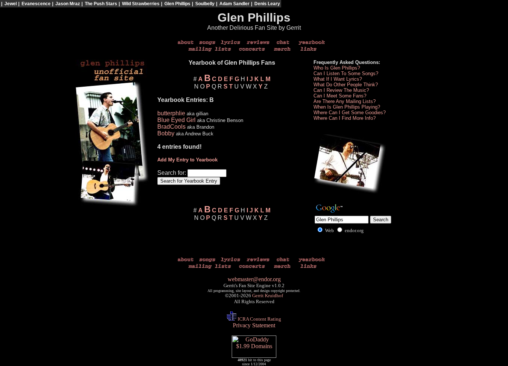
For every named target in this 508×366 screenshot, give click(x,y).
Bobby (165, 133)
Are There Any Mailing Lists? (345, 101)
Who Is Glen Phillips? (337, 68)
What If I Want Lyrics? (338, 79)
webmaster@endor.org (254, 279)
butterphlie (171, 113)
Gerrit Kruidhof (267, 295)
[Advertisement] (439, 21)
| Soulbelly (203, 3)
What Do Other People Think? (346, 84)
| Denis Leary (265, 3)
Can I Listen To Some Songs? (346, 73)
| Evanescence (34, 3)
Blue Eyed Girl (176, 120)
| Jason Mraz (66, 3)
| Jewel (9, 3)
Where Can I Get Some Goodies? (350, 112)
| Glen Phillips (175, 3)
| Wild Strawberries (139, 3)
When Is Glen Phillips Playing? (347, 107)
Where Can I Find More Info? (345, 118)
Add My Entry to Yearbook (187, 160)
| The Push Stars (99, 3)
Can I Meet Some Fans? (340, 96)
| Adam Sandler (233, 3)
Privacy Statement (254, 325)
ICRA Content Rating (259, 319)
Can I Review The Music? (341, 90)
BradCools (171, 126)
